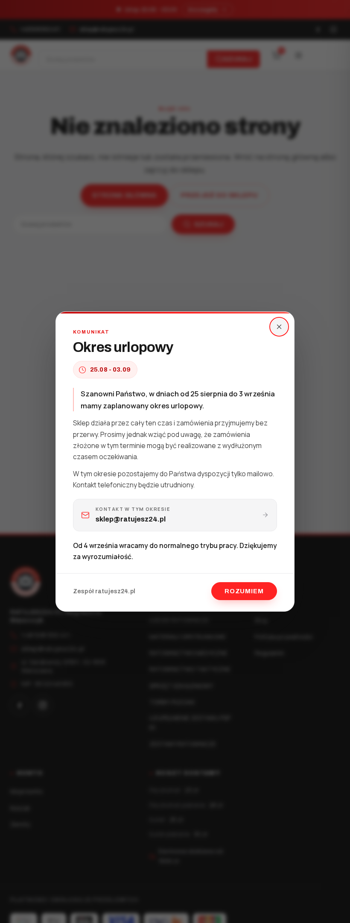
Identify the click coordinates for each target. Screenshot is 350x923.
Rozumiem (244, 591)
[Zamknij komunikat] (279, 327)
